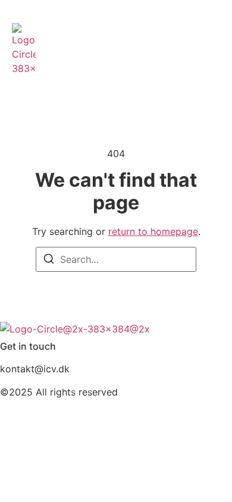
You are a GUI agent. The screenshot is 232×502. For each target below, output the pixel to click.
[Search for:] (116, 259)
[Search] (48, 260)
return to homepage (153, 231)
